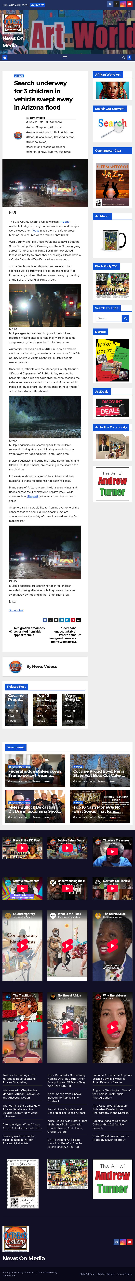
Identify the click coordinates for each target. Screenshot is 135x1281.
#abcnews (56, 122)
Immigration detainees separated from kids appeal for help (29, 631)
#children (67, 132)
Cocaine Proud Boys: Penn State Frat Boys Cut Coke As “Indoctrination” (99, 775)
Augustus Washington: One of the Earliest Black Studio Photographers (112, 1094)
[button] (123, 57)
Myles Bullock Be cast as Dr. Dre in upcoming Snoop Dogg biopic (34, 811)
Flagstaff (32, 496)
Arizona (64, 221)
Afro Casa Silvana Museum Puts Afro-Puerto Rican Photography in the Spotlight (111, 1109)
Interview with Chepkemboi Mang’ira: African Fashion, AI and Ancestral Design (21, 1094)
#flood (30, 137)
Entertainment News (19, 767)
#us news (65, 151)
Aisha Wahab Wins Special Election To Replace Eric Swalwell (64, 1097)
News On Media (23, 1258)
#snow (42, 151)
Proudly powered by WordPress (19, 1272)
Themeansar (8, 1275)
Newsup (50, 1272)
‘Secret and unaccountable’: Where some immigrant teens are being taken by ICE (63, 634)
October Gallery (105, 1274)
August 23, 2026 (21, 781)
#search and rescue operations (46, 146)
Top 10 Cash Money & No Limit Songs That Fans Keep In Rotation (96, 811)
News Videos (37, 117)
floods (35, 230)
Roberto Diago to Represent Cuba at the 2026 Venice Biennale (110, 1124)
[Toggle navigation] (65, 57)
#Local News (44, 137)
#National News (36, 142)
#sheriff (31, 151)
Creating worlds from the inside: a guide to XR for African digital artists (18, 1139)
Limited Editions (125, 1274)
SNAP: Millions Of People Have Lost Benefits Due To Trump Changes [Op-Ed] (64, 1143)
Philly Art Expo (87, 1274)
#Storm (52, 151)
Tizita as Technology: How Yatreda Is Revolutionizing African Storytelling (19, 1078)
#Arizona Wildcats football (42, 132)
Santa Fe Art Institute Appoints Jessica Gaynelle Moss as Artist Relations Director (112, 1078)
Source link (16, 610)
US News (19, 76)
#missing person (64, 137)
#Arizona (56, 127)
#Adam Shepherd (37, 127)
